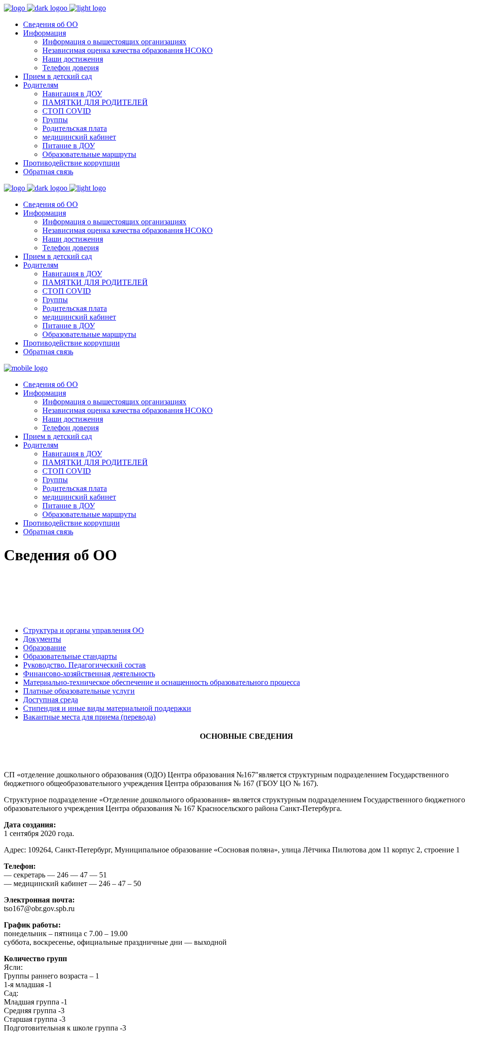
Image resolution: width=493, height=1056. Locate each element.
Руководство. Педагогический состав (84, 665)
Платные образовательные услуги (79, 691)
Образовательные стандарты (70, 656)
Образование (44, 648)
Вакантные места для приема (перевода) (89, 717)
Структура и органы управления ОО (83, 630)
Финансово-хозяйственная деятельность (89, 674)
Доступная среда (50, 699)
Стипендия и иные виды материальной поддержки (107, 708)
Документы (42, 639)
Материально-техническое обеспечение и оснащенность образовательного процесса (161, 682)
